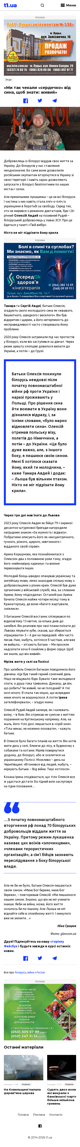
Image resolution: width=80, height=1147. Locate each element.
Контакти (55, 1114)
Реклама (39, 1114)
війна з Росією (36, 972)
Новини (26, 1084)
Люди (8, 79)
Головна (23, 1114)
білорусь (20, 972)
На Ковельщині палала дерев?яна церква (22, 1091)
